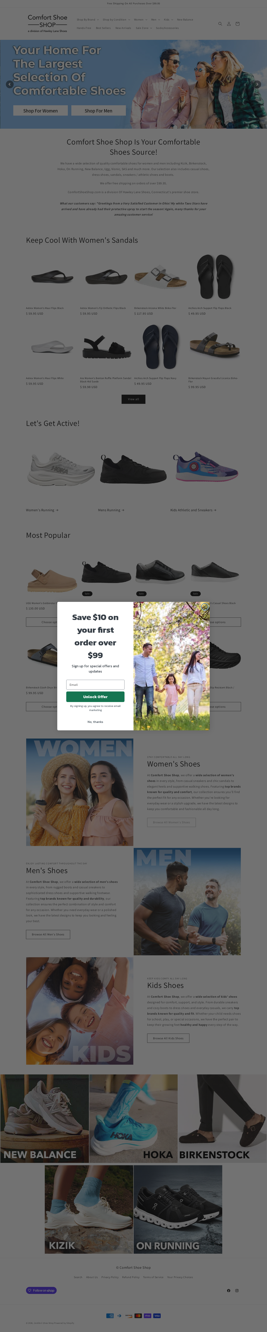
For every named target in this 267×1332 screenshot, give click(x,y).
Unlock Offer (95, 697)
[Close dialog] (204, 606)
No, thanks (95, 721)
